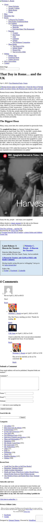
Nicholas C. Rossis (14, 313)
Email (2, 397)
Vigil (14, 37)
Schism (15, 40)
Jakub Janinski (16, 223)
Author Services (13, 59)
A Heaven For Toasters (16, 20)
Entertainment (8, 430)
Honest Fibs (16, 50)
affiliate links (27, 511)
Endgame (16, 38)
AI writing (7, 426)
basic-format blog (10, 265)
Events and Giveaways (11, 431)
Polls (5, 450)
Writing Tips (12, 56)
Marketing (7, 441)
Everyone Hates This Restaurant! (23, 29)
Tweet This (14, 230)
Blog (5, 14)
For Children (12, 23)
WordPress (32, 520)
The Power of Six (18, 46)
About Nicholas (13, 6)
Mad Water (16, 35)
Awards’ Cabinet (13, 8)
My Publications (9, 447)
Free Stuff (7, 433)
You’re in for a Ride (19, 52)
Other (6, 449)
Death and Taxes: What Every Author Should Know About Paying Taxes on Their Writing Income (21, 473)
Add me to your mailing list (11, 405)
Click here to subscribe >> (8, 499)
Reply (6, 303)
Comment (4, 376)
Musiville (16, 27)
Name (2, 393)
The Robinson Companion (21, 42)
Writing (6, 54)
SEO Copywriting (10, 61)
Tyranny (15, 33)
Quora (25, 83)
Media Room (12, 10)
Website (2, 401)
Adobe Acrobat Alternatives (13, 470)
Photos (10, 12)
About (6, 4)
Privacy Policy (29, 509)
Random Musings (10, 456)
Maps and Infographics (11, 439)
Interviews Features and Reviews (15, 437)
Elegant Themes (14, 520)
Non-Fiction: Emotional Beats (18, 21)
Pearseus (11, 31)
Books (6, 18)
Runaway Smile (18, 25)
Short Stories (12, 44)
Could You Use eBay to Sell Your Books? (18, 466)
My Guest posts (9, 445)
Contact (6, 63)
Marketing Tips (9, 16)
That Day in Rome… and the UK (11, 229)
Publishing (7, 452)
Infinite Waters (17, 48)
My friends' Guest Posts (12, 443)
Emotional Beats (13, 57)
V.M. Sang (11, 333)
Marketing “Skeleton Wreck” (13, 468)
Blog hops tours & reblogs (13, 428)
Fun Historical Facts (15, 83)
